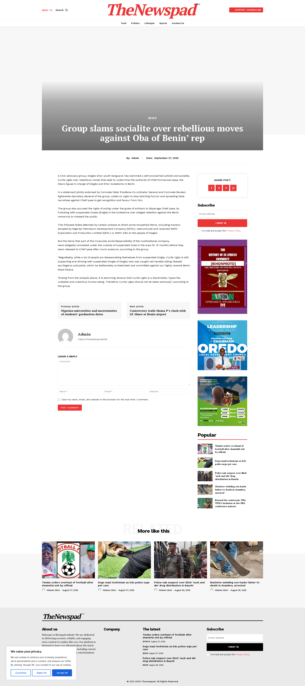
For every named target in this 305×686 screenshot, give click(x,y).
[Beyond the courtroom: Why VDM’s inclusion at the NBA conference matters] (205, 503)
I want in (221, 223)
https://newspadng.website (92, 339)
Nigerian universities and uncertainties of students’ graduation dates (89, 312)
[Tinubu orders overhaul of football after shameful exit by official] (205, 449)
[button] (62, 10)
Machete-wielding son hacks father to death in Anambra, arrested (230, 489)
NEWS (152, 118)
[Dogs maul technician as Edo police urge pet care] (205, 462)
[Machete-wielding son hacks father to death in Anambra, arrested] (205, 489)
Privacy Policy (233, 231)
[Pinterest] (226, 188)
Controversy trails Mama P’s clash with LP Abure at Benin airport (158, 312)
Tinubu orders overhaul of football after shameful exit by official (230, 448)
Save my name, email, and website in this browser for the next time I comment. (105, 399)
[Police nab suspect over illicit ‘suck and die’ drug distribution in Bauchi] (205, 476)
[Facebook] (211, 188)
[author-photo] (44, 590)
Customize (20, 672)
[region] (41, 663)
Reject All (41, 672)
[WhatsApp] (233, 188)
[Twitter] (219, 188)
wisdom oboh (53, 590)
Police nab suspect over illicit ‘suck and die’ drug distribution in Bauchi (231, 476)
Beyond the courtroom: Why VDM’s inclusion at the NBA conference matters (230, 503)
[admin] (65, 336)
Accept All (62, 672)
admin (135, 158)
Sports (146, 641)
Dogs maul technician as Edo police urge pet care (230, 462)
